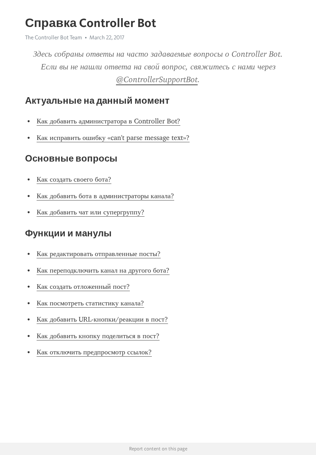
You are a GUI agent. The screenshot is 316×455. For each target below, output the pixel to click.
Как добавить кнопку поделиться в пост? (98, 336)
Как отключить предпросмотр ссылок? (94, 352)
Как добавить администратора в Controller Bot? (108, 121)
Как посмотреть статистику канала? (90, 303)
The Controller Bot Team (53, 37)
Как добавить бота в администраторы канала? (105, 196)
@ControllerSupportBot (157, 79)
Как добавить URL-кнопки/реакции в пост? (102, 319)
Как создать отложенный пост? (83, 286)
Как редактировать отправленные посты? (99, 253)
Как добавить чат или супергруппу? (91, 212)
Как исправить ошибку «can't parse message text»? (113, 137)
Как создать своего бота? (74, 179)
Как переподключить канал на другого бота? (103, 270)
